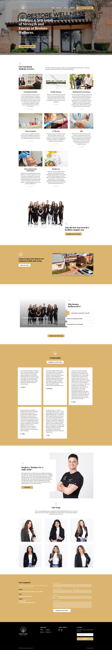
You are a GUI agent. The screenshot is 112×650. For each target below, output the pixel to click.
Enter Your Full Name (57, 583)
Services (58, 8)
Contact (72, 8)
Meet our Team (24, 265)
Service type (55, 594)
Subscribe (85, 638)
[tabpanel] (43, 312)
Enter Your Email (76, 588)
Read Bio (30, 538)
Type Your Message (56, 600)
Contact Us (48, 632)
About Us (42, 632)
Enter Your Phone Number (57, 588)
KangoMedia (91, 648)
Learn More (27, 487)
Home (53, 8)
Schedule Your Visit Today (85, 8)
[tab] (79, 313)
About (66, 8)
